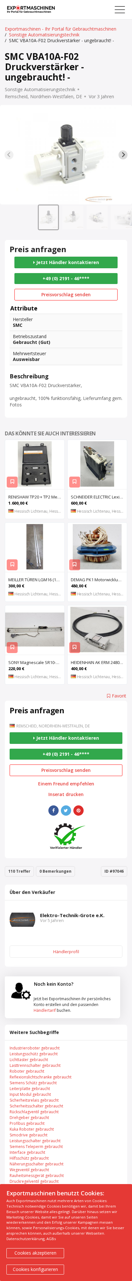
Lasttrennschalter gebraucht (35, 1065)
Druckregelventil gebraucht (34, 1181)
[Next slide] (123, 154)
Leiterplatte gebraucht (30, 1088)
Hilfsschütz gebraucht (29, 1158)
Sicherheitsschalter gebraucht (36, 1106)
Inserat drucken (66, 794)
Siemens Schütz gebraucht (33, 1083)
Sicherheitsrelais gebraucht (34, 1100)
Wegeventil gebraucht (29, 1169)
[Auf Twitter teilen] (66, 810)
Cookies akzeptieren (35, 1253)
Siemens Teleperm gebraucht (36, 1146)
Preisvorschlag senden (66, 294)
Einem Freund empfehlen (66, 784)
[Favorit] (12, 482)
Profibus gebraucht (27, 1123)
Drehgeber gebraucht (29, 1117)
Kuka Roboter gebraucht (32, 1129)
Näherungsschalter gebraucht (36, 1164)
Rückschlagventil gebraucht (34, 1112)
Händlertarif (45, 1010)
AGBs (51, 1238)
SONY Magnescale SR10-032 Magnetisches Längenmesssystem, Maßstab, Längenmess (36, 662)
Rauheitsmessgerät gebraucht (37, 1175)
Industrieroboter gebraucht (35, 1048)
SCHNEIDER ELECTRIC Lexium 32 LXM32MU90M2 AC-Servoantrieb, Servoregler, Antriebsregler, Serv (99, 496)
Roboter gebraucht (27, 1071)
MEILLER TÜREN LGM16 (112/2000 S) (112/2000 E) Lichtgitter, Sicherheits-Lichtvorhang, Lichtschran (36, 579)
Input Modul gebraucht (30, 1094)
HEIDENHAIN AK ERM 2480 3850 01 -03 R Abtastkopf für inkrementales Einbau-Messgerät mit (99, 662)
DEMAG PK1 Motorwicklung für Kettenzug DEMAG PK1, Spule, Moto (99, 579)
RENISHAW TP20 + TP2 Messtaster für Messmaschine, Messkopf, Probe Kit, (36, 496)
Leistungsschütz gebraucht (34, 1054)
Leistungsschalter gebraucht (35, 1140)
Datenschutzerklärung (25, 1238)
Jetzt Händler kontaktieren (67, 262)
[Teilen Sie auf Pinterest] (78, 810)
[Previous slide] (8, 154)
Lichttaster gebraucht (29, 1059)
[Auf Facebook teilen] (53, 810)
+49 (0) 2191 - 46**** (66, 278)
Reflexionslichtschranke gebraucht (40, 1077)
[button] (48, 217)
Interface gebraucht (27, 1152)
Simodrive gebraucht (28, 1135)
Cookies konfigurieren (35, 1269)
